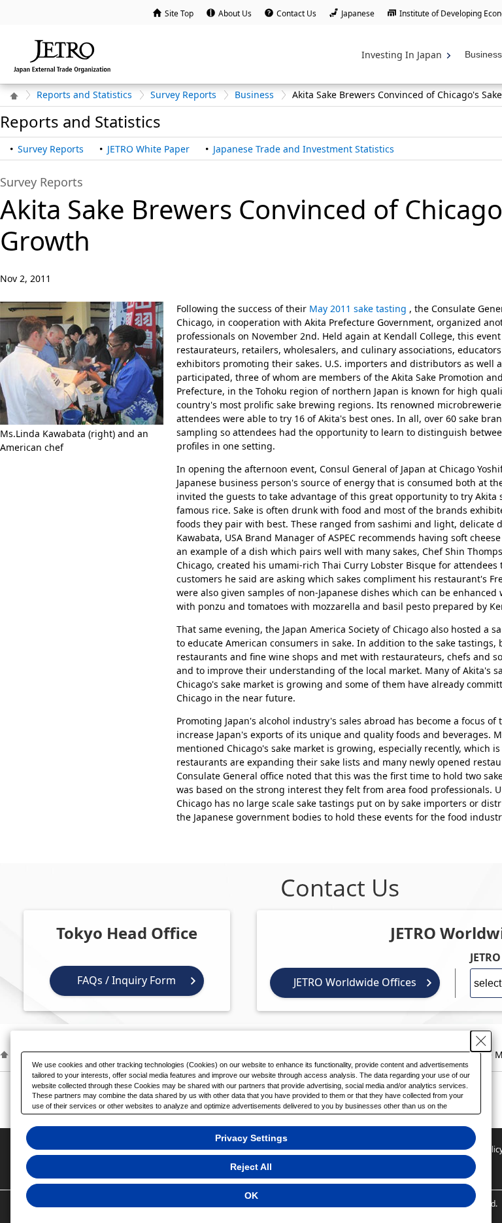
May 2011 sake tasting (358, 308)
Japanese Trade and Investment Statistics (303, 149)
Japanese (358, 13)
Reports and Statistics (84, 94)
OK (251, 1195)
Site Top (179, 13)
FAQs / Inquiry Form (126, 980)
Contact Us (296, 13)
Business (254, 94)
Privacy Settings (251, 1138)
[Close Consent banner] (481, 1041)
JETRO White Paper (148, 149)
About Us (235, 13)
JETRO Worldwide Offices (354, 982)
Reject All (251, 1166)
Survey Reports (183, 94)
